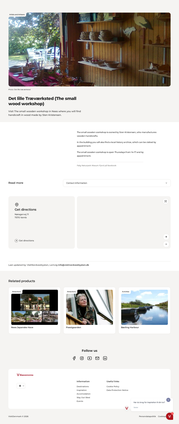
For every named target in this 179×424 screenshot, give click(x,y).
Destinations (83, 386)
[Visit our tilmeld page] (97, 358)
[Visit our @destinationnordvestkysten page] (89, 358)
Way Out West (83, 397)
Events (80, 401)
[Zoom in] (166, 237)
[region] (124, 222)
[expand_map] (166, 201)
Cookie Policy (113, 386)
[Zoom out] (166, 244)
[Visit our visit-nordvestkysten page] (105, 358)
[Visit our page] (74, 358)
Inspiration (82, 390)
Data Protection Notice (117, 390)
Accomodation (84, 394)
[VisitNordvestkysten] (25, 375)
